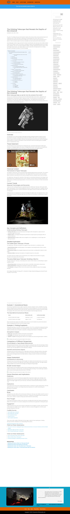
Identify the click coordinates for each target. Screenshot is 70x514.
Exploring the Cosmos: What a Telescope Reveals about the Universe (21, 447)
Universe (58, 104)
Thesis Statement (14, 57)
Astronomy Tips (55, 55)
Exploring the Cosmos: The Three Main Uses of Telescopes (19, 445)
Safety (58, 92)
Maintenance (55, 83)
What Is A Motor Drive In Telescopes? (14, 436)
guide (58, 76)
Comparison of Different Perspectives (17, 73)
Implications (16, 82)
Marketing (37, 2)
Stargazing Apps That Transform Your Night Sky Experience (57, 35)
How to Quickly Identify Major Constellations (16, 431)
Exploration (59, 74)
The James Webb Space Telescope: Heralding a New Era (20, 68)
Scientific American (11, 416)
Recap (15, 84)
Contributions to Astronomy (18, 78)
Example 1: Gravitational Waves (16, 69)
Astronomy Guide (56, 53)
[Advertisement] (27, 20)
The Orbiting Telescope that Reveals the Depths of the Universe (18, 53)
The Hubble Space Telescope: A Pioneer (19, 66)
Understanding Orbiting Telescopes (18, 64)
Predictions (16, 81)
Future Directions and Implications (17, 80)
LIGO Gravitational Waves (12, 414)
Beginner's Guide (56, 60)
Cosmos (54, 74)
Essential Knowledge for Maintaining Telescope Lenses (17, 438)
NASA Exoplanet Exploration (13, 417)
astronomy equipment (56, 52)
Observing (55, 90)
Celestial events (55, 64)
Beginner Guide (55, 62)
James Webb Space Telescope (13, 413)
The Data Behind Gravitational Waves (19, 70)
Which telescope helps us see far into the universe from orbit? (20, 55)
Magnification (55, 81)
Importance (55, 78)
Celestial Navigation (56, 66)
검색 (61, 14)
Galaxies (54, 76)
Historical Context (14, 58)
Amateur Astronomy (56, 46)
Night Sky (60, 83)
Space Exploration (56, 93)
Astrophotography (56, 59)
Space (61, 92)
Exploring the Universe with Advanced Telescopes (18, 444)
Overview (13, 56)
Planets (54, 92)
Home (13, 2)
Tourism (54, 104)
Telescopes (55, 102)
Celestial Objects (56, 67)
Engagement (16, 86)
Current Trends (14, 60)
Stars (59, 97)
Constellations (55, 71)
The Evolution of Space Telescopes (18, 59)
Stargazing (55, 97)
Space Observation (56, 95)
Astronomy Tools (56, 57)
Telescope (60, 99)
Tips (59, 102)
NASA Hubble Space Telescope (13, 412)
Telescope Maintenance (57, 100)
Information (30, 2)
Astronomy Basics (56, 50)
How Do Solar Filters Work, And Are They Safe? (16, 435)
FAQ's (17, 32)
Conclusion (13, 83)
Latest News (23, 2)
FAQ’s (17, 2)
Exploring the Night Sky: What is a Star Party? (16, 429)
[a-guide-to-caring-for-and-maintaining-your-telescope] (19, 505)
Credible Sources (17, 87)
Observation (55, 85)
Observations (55, 86)
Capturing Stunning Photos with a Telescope (15, 423)
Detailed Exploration (15, 65)
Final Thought (16, 85)
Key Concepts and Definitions (16, 63)
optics (59, 90)
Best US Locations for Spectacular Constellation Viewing (57, 39)
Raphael (9, 32)
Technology (55, 99)
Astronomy (55, 48)
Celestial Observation (56, 69)
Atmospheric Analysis (17, 72)
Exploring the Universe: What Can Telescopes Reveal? (18, 443)
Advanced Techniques (56, 45)
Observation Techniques (57, 88)
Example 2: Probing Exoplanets (16, 71)
